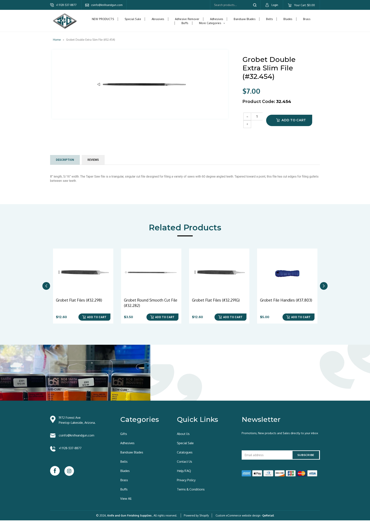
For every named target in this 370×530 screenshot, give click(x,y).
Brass (306, 19)
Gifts (123, 434)
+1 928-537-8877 (66, 5)
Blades (288, 19)
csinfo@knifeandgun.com (107, 5)
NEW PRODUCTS (103, 19)
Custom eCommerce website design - (239, 515)
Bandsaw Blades (245, 19)
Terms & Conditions (191, 489)
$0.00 (304, 5)
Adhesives (216, 19)
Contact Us (184, 461)
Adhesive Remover (187, 19)
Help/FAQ (184, 471)
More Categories (213, 23)
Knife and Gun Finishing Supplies (129, 515)
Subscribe (305, 455)
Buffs (185, 23)
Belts (269, 19)
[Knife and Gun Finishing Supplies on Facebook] (55, 471)
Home (57, 39)
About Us (183, 434)
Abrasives (158, 19)
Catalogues (185, 452)
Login (275, 5)
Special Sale (133, 19)
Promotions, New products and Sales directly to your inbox (280, 433)
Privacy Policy (186, 480)
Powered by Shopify (196, 515)
